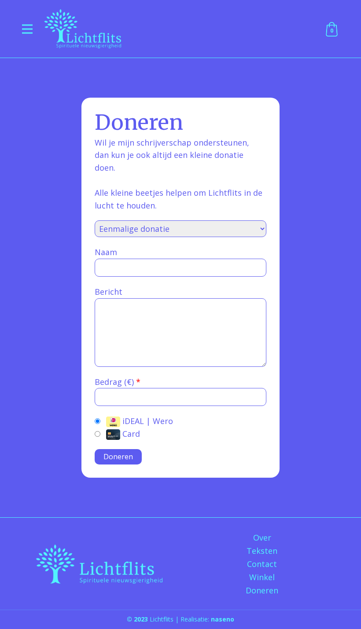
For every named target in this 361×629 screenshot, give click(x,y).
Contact (262, 564)
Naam (106, 252)
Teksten (262, 550)
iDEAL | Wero (146, 421)
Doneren (262, 590)
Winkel (262, 577)
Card (130, 433)
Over (262, 537)
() (131, 382)
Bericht (108, 291)
